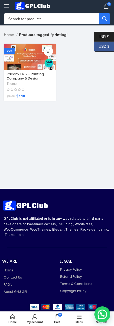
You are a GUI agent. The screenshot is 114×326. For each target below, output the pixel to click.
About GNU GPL (15, 291)
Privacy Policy (71, 269)
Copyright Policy (73, 291)
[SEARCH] (104, 18)
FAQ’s (8, 284)
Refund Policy (71, 276)
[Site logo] (33, 5)
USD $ (101, 46)
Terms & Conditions (76, 283)
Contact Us (13, 277)
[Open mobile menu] (6, 6)
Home (9, 35)
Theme (12, 84)
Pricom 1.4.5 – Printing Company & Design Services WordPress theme (30, 78)
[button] (102, 314)
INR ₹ (101, 36)
